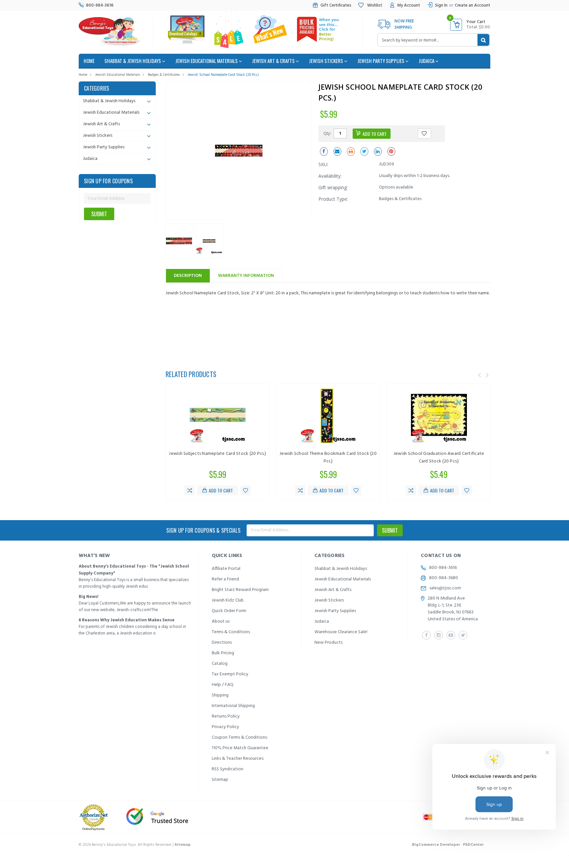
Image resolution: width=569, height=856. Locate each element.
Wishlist (374, 5)
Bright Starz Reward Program (240, 590)
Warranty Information (246, 276)
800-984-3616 (100, 5)
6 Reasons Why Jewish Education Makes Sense (127, 620)
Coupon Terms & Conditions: (240, 737)
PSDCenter (473, 844)
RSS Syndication (227, 769)
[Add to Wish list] (245, 490)
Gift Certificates (335, 5)
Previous (479, 375)
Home (83, 75)
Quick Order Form (229, 611)
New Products (328, 642)
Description (188, 276)
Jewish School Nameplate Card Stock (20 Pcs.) (223, 75)
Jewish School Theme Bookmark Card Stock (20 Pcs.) (328, 457)
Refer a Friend (225, 579)
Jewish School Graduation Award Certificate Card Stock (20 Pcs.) (438, 457)
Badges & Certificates (164, 75)
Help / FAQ (222, 685)
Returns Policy (226, 716)
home (89, 60)
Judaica (427, 60)
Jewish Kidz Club (228, 600)
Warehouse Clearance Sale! (340, 632)
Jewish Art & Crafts (274, 60)
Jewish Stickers (326, 60)
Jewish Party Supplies (381, 60)
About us (221, 621)
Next (487, 375)
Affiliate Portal (226, 569)
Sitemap (220, 779)
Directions (222, 642)
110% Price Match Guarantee (240, 748)
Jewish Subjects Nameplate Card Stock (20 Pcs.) (217, 454)
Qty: (327, 133)
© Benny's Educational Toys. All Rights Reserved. (135, 844)
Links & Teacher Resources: (238, 758)
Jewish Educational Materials (207, 60)
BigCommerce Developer (436, 844)
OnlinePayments (93, 829)
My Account (408, 5)
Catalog (220, 663)
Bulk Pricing (223, 653)
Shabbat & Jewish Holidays (133, 60)
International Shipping (233, 706)
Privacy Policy (225, 727)
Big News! (88, 596)
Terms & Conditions (231, 632)
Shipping (220, 695)
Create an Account (472, 5)
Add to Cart (221, 490)
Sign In (441, 5)
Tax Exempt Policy (230, 674)
